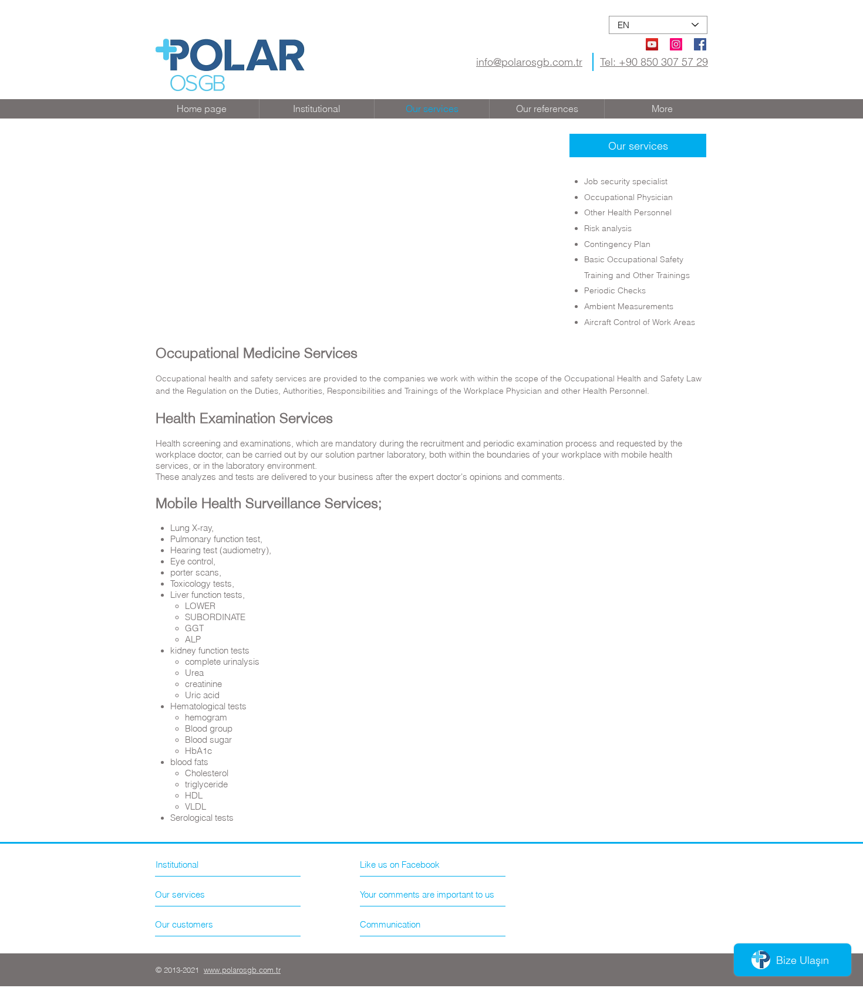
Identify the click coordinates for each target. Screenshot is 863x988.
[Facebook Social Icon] (700, 44)
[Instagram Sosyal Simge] (676, 44)
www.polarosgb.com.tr (242, 970)
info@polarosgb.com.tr (529, 62)
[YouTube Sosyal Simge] (652, 44)
